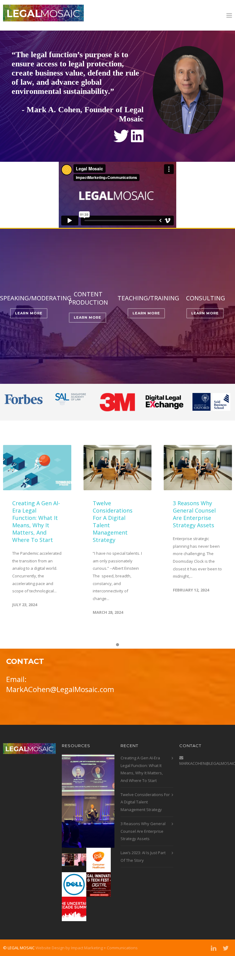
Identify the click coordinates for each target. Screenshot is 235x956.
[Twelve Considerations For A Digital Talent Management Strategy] (118, 467)
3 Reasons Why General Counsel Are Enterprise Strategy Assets (194, 514)
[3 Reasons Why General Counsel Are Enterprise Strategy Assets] (198, 467)
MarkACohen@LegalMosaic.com (60, 689)
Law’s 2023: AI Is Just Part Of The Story (143, 856)
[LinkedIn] (213, 948)
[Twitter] (226, 948)
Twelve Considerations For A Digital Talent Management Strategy (145, 802)
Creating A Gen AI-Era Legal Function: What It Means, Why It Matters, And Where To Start (36, 521)
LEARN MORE (29, 313)
